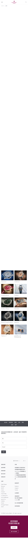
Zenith (2, 506)
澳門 (16, 425)
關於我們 (3, 474)
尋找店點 (12, 374)
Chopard (3, 492)
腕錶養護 (3, 470)
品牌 (6, 5)
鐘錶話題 (3, 464)
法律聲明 (17, 493)
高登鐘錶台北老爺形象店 (20, 467)
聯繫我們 (3, 477)
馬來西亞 (11, 422)
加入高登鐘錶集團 (19, 503)
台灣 (19, 422)
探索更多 (5, 94)
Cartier (2, 490)
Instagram (16, 488)
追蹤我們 (17, 483)
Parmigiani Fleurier (4, 505)
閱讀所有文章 (4, 263)
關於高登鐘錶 (14, 531)
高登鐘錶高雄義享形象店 (20, 469)
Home (2, 5)
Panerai (2, 503)
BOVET (2, 488)
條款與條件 (17, 496)
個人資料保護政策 (18, 498)
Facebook (17, 486)
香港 (12, 425)
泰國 (16, 422)
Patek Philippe (4, 484)
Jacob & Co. (3, 499)
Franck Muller (3, 493)
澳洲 (23, 422)
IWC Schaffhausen (4, 497)
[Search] (26, 2)
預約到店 (5, 374)
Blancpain (3, 486)
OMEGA (3, 501)
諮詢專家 (14, 527)
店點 (16, 464)
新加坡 (5, 422)
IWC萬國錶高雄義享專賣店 (20, 475)
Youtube (16, 490)
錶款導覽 (3, 467)
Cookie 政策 (17, 500)
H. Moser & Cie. (4, 495)
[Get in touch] (25, 539)
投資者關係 (17, 506)
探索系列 (3, 219)
